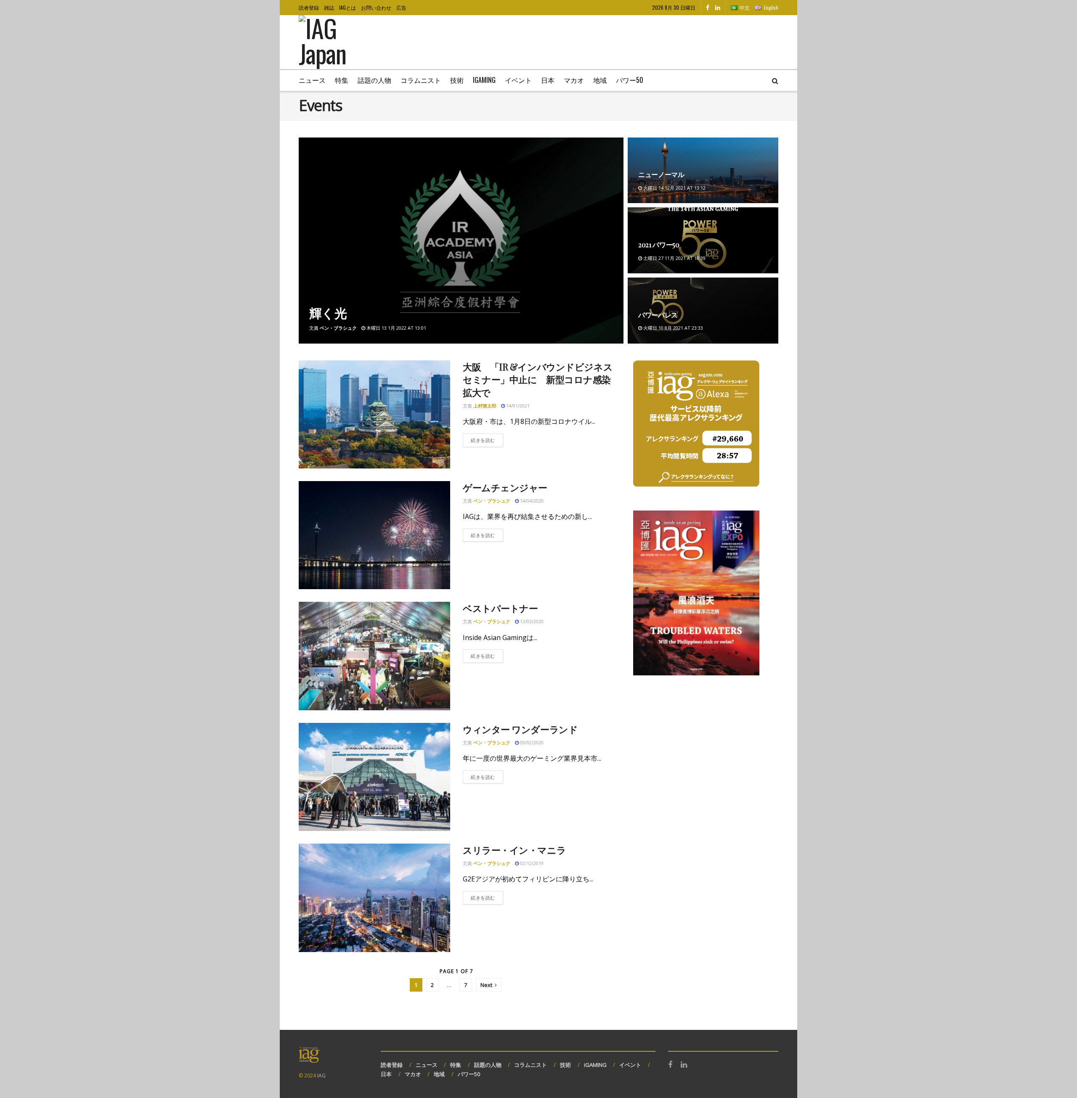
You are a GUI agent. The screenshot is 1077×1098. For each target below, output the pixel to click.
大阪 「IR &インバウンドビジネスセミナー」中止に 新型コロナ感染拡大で (538, 379)
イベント (518, 80)
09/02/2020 (531, 742)
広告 (401, 7)
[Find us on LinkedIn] (717, 7)
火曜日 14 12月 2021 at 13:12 (674, 188)
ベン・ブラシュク (338, 328)
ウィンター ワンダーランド (520, 729)
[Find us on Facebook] (707, 7)
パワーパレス (658, 314)
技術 (457, 80)
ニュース (312, 80)
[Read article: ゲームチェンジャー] (374, 535)
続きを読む (487, 440)
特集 (341, 80)
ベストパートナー (500, 608)
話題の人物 (374, 80)
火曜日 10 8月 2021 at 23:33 (672, 328)
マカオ (574, 80)
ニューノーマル (661, 174)
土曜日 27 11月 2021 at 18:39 (674, 258)
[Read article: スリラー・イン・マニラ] (374, 898)
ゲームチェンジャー (505, 487)
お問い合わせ (376, 7)
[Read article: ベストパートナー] (374, 656)
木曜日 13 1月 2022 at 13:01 (395, 328)
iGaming (484, 80)
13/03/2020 (531, 621)
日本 (547, 80)
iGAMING (595, 1065)
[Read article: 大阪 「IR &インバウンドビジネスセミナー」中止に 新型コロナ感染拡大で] (374, 414)
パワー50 (629, 80)
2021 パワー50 (658, 244)
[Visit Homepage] (335, 42)
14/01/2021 (517, 405)
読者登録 (309, 7)
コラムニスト (421, 80)
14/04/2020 (531, 500)
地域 (600, 80)
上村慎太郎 (484, 405)
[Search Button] (775, 80)
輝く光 (328, 312)
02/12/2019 (531, 863)
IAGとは (347, 7)
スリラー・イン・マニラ (514, 850)
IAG (321, 1075)
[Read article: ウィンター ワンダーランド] (374, 777)
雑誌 (329, 7)
